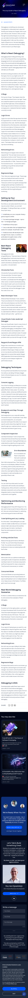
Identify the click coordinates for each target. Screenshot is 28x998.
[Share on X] (9, 705)
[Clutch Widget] (7, 957)
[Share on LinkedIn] (15, 705)
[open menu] (24, 5)
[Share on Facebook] (12, 705)
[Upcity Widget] (21, 957)
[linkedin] (14, 898)
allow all (14, 989)
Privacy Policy (10, 983)
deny (14, 994)
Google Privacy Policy (13, 945)
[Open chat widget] (24, 994)
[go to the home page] (8, 4)
